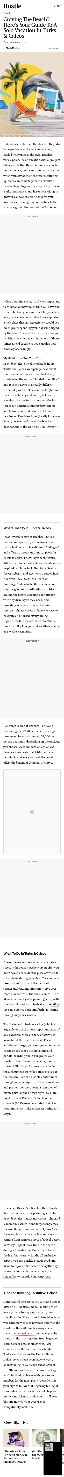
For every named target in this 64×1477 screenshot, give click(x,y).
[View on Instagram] (32, 812)
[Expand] (47, 1445)
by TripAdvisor (45, 427)
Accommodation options (35, 747)
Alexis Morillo (12, 48)
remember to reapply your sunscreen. (27, 1276)
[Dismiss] (58, 1445)
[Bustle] (12, 6)
